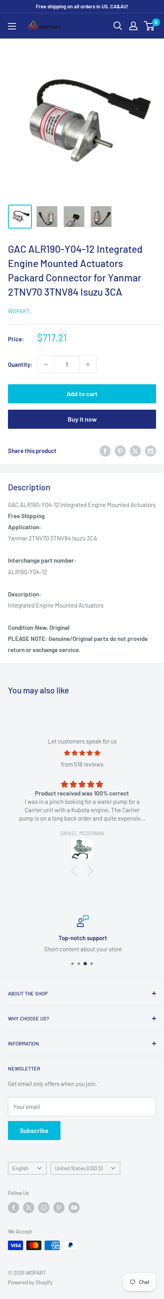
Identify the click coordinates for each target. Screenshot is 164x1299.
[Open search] (117, 25)
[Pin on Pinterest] (120, 451)
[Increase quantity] (88, 364)
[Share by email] (150, 451)
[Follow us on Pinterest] (58, 1207)
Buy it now (82, 419)
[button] (76, 870)
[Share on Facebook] (105, 451)
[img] (82, 753)
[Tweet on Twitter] (135, 451)
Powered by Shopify (30, 1282)
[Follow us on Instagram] (43, 1207)
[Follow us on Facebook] (13, 1207)
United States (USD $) (78, 1168)
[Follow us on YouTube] (74, 1207)
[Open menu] (12, 26)
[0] (149, 26)
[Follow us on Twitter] (28, 1207)
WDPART (19, 311)
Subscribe (34, 1130)
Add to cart (82, 393)
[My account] (133, 25)
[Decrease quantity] (45, 364)
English (20, 1168)
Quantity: (20, 364)
